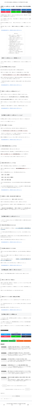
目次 (15, 33)
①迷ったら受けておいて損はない (14, 50)
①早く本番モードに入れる (13, 40)
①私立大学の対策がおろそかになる (15, 46)
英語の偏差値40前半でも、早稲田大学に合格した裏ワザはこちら (11, 30)
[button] (29, 198)
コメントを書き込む (16, 396)
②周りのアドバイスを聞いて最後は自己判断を (16, 51)
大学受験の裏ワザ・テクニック (4, 330)
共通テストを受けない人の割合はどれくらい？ (16, 37)
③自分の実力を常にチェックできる (15, 42)
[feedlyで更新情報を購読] (8, 341)
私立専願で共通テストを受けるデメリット (15, 45)
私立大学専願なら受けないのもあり (15, 36)
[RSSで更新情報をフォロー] (23, 341)
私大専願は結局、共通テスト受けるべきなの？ (15, 49)
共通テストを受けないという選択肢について (15, 35)
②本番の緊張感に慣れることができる (15, 41)
